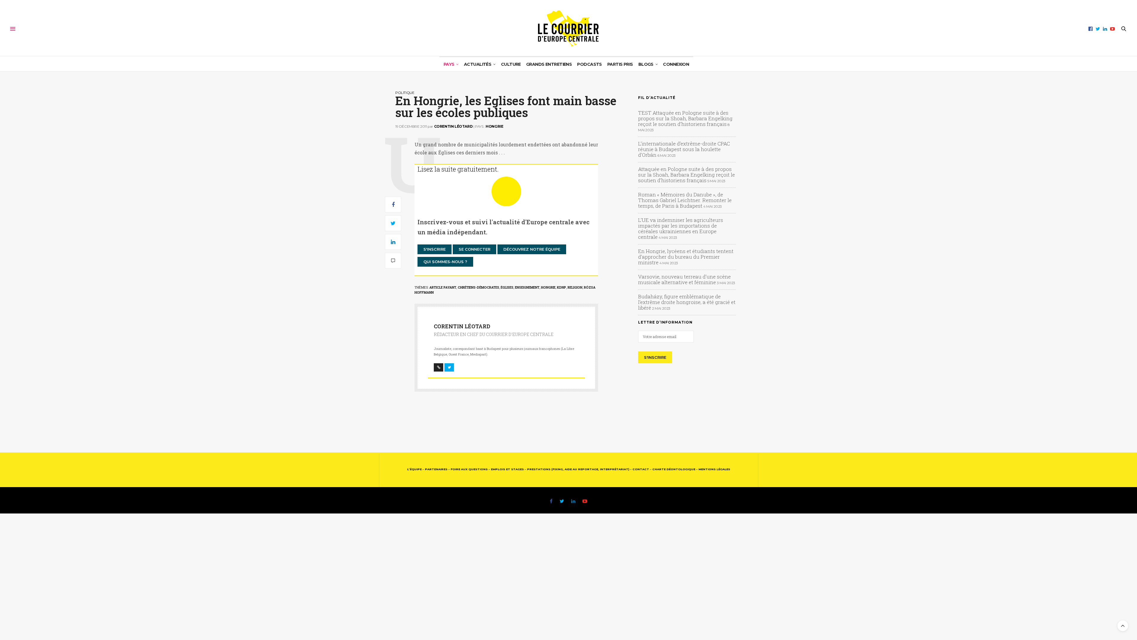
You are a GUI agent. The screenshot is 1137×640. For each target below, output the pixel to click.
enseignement (527, 287)
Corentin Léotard (453, 126)
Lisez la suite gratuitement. (458, 169)
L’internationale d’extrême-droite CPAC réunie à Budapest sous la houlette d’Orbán (684, 149)
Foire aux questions (469, 469)
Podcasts (589, 64)
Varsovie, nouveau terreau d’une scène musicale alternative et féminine (684, 279)
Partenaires (436, 469)
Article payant (442, 287)
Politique (404, 92)
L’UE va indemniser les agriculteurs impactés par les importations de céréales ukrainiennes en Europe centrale (680, 228)
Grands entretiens (549, 64)
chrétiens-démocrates (478, 287)
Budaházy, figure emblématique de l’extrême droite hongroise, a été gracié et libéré (686, 302)
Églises (507, 287)
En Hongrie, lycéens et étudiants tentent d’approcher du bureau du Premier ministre (685, 257)
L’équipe (414, 469)
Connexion (676, 64)
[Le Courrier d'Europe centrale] (568, 28)
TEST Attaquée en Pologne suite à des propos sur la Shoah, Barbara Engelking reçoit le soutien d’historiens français (685, 118)
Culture (511, 64)
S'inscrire (434, 249)
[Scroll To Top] (1122, 625)
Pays (449, 64)
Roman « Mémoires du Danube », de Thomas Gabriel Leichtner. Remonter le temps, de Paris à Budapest (685, 200)
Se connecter (474, 249)
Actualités (477, 64)
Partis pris (620, 64)
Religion (575, 287)
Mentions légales (714, 469)
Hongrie (494, 126)
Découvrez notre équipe (531, 249)
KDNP (561, 287)
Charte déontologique (673, 469)
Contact (640, 469)
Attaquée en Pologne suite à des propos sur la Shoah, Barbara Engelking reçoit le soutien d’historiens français (686, 175)
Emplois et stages (507, 469)
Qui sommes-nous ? (445, 261)
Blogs (645, 64)
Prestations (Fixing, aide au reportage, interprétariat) (578, 469)
